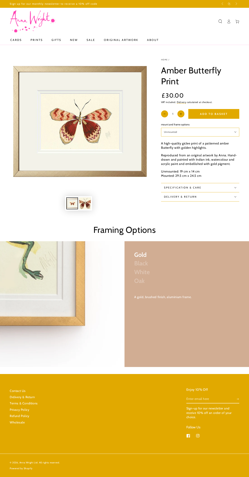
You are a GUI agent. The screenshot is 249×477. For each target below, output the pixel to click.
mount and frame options (175, 124)
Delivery (181, 102)
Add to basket (214, 114)
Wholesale (17, 422)
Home (164, 59)
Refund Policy (19, 416)
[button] (220, 21)
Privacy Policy (19, 410)
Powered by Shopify (21, 468)
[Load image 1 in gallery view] (72, 203)
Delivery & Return (22, 397)
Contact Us (18, 391)
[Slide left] (222, 4)
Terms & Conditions (24, 403)
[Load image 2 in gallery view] (85, 203)
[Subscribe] (238, 399)
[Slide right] (236, 4)
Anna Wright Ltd (28, 462)
